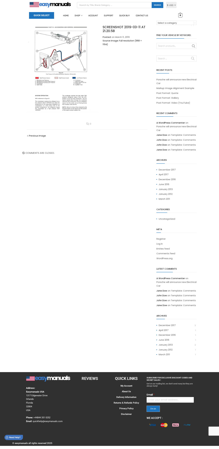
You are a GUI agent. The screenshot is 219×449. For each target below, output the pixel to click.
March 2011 (164, 198)
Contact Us (142, 15)
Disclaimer (126, 414)
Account (93, 15)
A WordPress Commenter (170, 122)
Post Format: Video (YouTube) (173, 102)
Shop (77, 15)
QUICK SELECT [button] (41, 15)
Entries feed (163, 248)
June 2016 (164, 184)
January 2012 (166, 194)
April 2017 (163, 174)
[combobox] (176, 23)
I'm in (153, 408)
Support (108, 15)
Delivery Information (126, 397)
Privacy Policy (126, 408)
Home (66, 15)
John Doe (161, 139)
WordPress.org (164, 258)
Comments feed (165, 253)
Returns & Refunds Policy (126, 402)
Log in (159, 243)
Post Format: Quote (167, 93)
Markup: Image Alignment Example (175, 88)
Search (157, 5)
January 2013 (166, 189)
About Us (126, 391)
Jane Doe (161, 135)
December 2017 (167, 169)
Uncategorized (167, 218)
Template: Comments (183, 135)
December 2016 (167, 179)
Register (161, 238)
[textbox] (177, 23)
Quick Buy (124, 15)
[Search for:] (176, 58)
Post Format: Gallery (167, 97)
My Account (126, 385)
